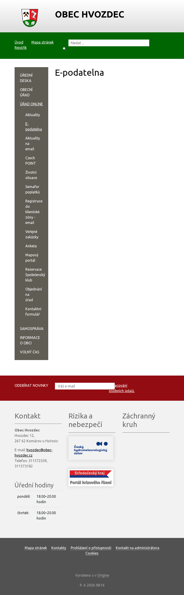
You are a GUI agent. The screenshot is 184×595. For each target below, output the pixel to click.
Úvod (19, 42)
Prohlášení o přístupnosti (91, 548)
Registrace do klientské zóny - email (33, 212)
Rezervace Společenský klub (35, 274)
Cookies (92, 553)
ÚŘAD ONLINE (31, 104)
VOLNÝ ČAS (29, 352)
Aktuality (32, 115)
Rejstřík (21, 48)
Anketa (31, 246)
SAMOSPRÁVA (32, 329)
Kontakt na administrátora (137, 548)
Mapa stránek (42, 42)
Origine (103, 575)
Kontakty (58, 548)
